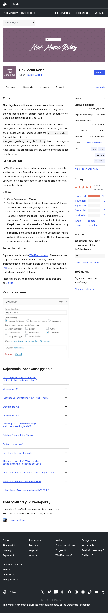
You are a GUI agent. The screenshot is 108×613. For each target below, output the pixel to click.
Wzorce (33, 555)
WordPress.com (12, 564)
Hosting (7, 550)
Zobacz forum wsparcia (87, 262)
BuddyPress (10, 579)
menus (101, 149)
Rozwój (60, 87)
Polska (12, 592)
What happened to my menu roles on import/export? (30, 472)
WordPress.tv (63, 555)
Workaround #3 (11, 415)
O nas (6, 540)
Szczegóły (11, 87)
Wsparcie (100, 87)
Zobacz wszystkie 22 (96, 143)
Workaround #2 (11, 406)
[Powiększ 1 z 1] (65, 301)
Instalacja (44, 87)
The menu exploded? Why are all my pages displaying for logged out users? (22, 462)
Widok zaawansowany (86, 168)
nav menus (99, 161)
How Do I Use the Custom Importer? (22, 481)
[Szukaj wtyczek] (32, 23)
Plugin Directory (10, 13)
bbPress (8, 574)
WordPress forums (38, 255)
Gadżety (88, 555)
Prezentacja (35, 540)
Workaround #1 (10, 389)
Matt (7, 569)
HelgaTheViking (34, 74)
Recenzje (28, 87)
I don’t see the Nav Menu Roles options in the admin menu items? (20, 379)
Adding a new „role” (13, 444)
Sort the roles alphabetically (17, 453)
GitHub (9, 282)
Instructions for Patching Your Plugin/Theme (26, 398)
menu (94, 149)
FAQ (5, 268)
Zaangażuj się (89, 540)
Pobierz (99, 72)
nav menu (100, 155)
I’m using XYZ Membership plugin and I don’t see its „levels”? (20, 425)
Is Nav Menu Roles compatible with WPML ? (26, 490)
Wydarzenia (88, 545)
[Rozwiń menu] (103, 4)
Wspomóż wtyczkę (84, 289)
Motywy (33, 545)
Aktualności (9, 545)
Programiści (61, 550)
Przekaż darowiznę (93, 550)
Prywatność (9, 555)
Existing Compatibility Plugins (18, 435)
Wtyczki (33, 550)
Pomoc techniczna (65, 545)
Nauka (58, 540)
